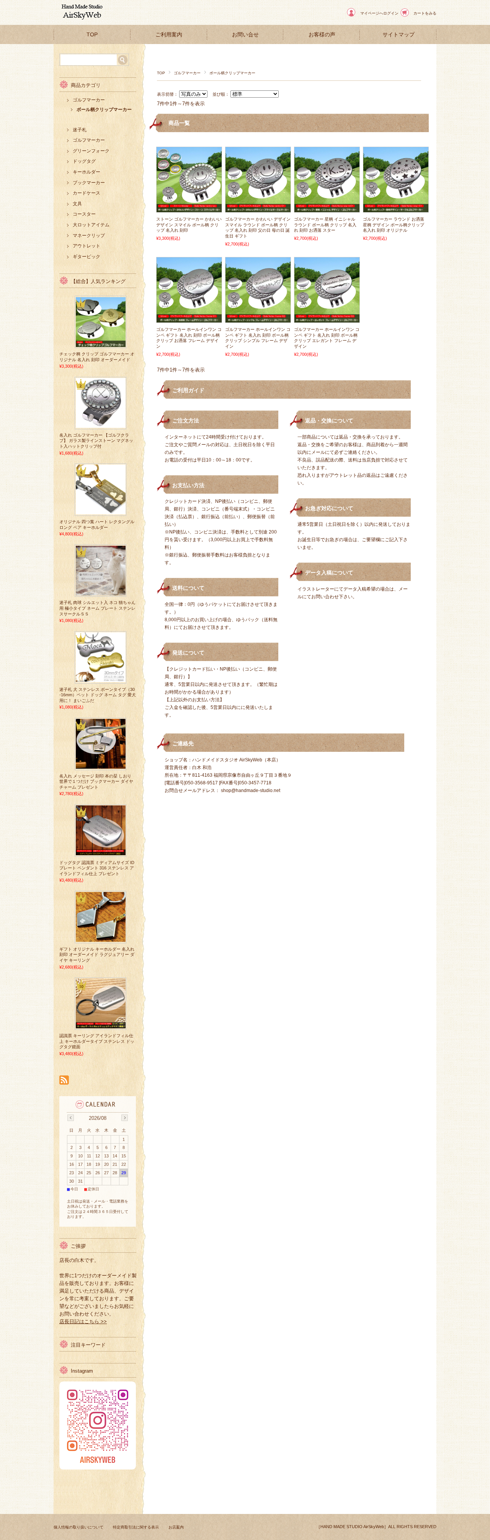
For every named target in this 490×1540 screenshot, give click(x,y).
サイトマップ (398, 35)
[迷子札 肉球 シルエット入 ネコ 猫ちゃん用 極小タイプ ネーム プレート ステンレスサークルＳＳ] (101, 593)
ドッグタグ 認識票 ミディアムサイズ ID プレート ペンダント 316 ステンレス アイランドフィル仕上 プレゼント (96, 868)
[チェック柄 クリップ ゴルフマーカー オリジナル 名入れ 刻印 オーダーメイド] (101, 344)
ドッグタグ (84, 161)
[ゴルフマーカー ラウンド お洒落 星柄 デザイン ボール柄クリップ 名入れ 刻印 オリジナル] (395, 208)
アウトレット (86, 246)
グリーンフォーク (91, 151)
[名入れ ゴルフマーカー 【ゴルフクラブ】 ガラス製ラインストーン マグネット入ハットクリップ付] (101, 425)
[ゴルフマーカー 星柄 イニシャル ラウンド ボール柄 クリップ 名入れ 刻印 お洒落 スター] (326, 208)
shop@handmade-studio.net (250, 790)
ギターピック (86, 256)
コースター (84, 214)
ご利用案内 (168, 35)
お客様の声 (322, 35)
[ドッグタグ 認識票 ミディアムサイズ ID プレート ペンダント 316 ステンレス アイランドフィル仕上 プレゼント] (101, 852)
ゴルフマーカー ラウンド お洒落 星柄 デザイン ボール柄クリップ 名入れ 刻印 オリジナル (393, 224)
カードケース (86, 193)
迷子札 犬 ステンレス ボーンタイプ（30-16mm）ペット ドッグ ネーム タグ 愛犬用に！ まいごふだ (97, 695)
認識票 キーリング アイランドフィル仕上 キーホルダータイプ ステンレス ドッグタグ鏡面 (96, 1041)
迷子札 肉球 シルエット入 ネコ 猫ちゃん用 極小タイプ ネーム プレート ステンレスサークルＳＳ (97, 608)
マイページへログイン (379, 13)
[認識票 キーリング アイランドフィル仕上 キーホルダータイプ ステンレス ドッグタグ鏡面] (101, 1025)
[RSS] (64, 1080)
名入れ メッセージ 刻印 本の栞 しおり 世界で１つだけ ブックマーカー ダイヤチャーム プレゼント (96, 781)
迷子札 (80, 130)
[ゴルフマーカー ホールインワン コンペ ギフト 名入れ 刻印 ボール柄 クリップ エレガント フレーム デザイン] (326, 318)
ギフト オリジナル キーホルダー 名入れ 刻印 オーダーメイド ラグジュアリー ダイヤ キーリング (96, 954)
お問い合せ (245, 35)
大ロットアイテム (91, 224)
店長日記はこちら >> (83, 1321)
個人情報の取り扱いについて (78, 1527)
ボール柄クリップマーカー (104, 109)
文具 (77, 203)
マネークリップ (89, 235)
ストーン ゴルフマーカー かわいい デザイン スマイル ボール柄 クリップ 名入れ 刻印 (189, 224)
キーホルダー (86, 172)
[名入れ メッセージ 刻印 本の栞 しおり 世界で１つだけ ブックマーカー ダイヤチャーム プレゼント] (101, 766)
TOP (92, 35)
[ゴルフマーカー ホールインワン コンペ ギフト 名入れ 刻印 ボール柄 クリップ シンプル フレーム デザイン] (258, 318)
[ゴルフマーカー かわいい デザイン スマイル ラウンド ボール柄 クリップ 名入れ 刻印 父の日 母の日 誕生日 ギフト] (258, 208)
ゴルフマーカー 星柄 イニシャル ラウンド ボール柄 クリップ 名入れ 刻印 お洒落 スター (325, 224)
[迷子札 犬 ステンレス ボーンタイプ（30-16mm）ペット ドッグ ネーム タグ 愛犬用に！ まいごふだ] (101, 679)
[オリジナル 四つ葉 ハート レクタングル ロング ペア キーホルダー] (101, 511)
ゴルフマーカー (187, 73)
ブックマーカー (89, 182)
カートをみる (424, 13)
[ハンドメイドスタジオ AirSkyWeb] (81, 19)
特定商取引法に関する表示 (136, 1527)
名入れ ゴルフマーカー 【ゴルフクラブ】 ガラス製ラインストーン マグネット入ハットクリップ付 (96, 440)
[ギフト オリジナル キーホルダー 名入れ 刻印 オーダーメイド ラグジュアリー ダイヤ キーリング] (101, 939)
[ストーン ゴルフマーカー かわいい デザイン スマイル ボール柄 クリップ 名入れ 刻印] (189, 208)
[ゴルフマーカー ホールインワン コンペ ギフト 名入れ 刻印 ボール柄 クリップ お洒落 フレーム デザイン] (189, 318)
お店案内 (176, 1527)
